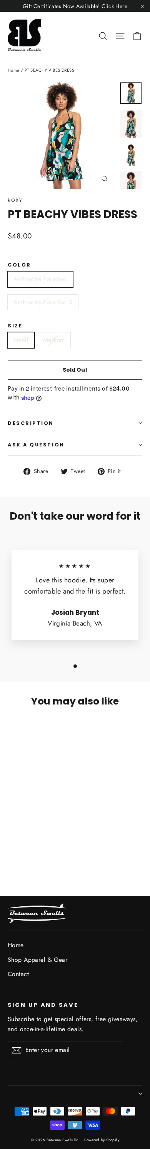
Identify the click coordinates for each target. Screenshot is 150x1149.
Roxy (15, 200)
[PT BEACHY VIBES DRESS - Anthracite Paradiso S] (20, 848)
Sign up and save (43, 1005)
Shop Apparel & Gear (37, 959)
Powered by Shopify (101, 1140)
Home (14, 70)
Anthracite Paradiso (40, 279)
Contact (18, 974)
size (15, 326)
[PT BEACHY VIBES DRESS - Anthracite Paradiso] (12, 848)
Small (20, 339)
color (19, 265)
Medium (54, 339)
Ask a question (36, 444)
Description (31, 423)
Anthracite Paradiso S (42, 302)
